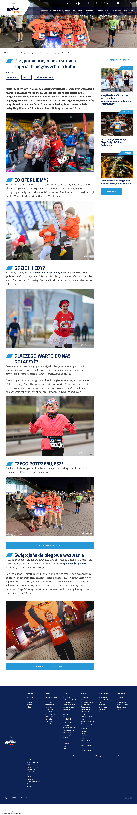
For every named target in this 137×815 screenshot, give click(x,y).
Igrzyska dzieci (103, 697)
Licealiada (102, 704)
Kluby (107, 10)
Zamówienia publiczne (121, 698)
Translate (17, 813)
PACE (64, 748)
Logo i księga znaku (33, 762)
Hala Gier (83, 731)
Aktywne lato (67, 697)
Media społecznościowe (32, 785)
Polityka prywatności (33, 781)
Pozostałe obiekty (86, 750)
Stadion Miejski (85, 709)
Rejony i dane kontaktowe (103, 708)
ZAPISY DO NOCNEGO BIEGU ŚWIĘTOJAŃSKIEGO (50, 666)
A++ (72, 3)
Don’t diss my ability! (69, 700)
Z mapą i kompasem (51, 724)
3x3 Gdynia (48, 721)
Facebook (30, 697)
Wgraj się (65, 714)
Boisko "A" (84, 736)
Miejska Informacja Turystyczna (86, 725)
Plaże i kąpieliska (86, 700)
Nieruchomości (121, 707)
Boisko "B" (84, 738)
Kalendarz (99, 10)
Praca (28, 764)
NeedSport (66, 743)
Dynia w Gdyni (49, 719)
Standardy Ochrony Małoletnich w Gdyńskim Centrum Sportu (33, 770)
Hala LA (83, 733)
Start (6, 53)
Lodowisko (84, 697)
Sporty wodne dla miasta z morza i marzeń (68, 709)
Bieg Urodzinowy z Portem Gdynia (51, 698)
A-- (68, 3)
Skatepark (84, 728)
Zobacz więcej (111, 191)
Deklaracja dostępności (30, 777)
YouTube (29, 704)
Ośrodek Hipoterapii (87, 721)
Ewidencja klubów (122, 704)
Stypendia (120, 709)
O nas (125, 10)
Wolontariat (77, 10)
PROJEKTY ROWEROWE (67, 717)
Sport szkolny (89, 10)
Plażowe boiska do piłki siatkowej (87, 703)
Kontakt (29, 760)
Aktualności (43, 10)
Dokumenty (102, 712)
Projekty (68, 10)
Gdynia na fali (67, 702)
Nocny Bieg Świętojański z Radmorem (49, 704)
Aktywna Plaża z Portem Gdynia (50, 715)
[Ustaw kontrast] (78, 3)
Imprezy (53, 10)
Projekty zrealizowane (67, 738)
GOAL (64, 746)
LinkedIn (29, 707)
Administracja (115, 10)
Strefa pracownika (101, 756)
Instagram (30, 702)
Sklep (131, 10)
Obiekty (60, 10)
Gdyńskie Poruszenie (69, 704)
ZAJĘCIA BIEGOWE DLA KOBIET (50, 545)
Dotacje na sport (122, 702)
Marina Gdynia (85, 707)
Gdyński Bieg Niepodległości (49, 710)
